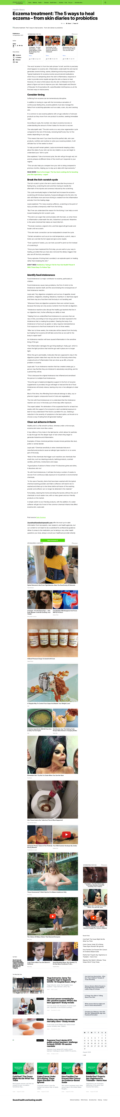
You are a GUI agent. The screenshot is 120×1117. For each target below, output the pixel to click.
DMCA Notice (84, 1100)
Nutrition (61, 2)
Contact (105, 1100)
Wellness (35, 2)
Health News (53, 2)
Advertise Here (78, 2)
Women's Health (90, 1073)
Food (66, 2)
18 (88, 1043)
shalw (14, 43)
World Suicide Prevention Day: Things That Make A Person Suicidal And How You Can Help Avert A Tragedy (18, 964)
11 (88, 1040)
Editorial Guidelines (75, 1100)
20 (95, 1043)
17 (84, 1043)
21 (98, 1043)
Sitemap (100, 1100)
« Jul (84, 1055)
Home (29, 2)
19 (91, 1043)
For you (70, 2)
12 (91, 1040)
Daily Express (41, 517)
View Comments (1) (52, 540)
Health (40, 2)
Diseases (46, 2)
